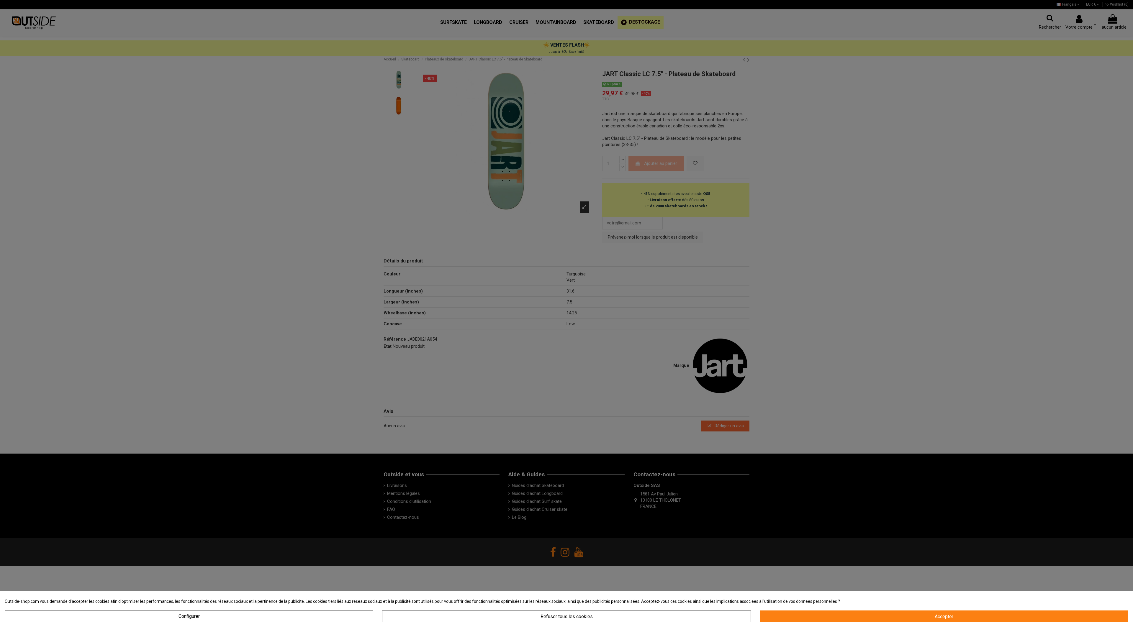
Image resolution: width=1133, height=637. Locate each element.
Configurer (189, 616)
